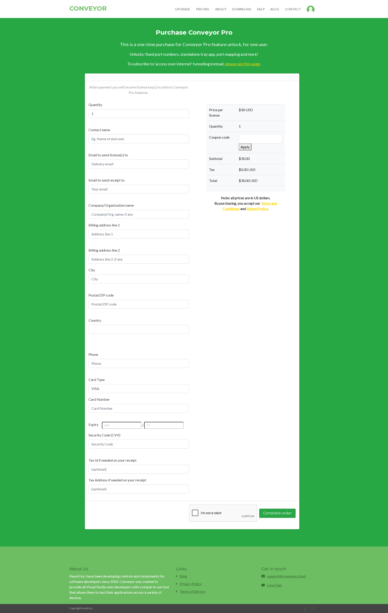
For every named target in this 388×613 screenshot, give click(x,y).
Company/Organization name (111, 205)
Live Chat (274, 585)
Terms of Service (192, 591)
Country (94, 320)
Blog (275, 9)
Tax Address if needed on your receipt (117, 480)
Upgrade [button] (182, 9)
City (91, 270)
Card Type (96, 379)
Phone (93, 354)
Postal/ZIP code (101, 295)
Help (261, 9)
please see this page (242, 63)
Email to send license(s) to (108, 155)
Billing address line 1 (104, 225)
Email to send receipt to (106, 180)
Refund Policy (257, 208)
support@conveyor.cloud (286, 576)
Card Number (99, 399)
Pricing (202, 9)
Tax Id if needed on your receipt (112, 460)
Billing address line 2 (104, 250)
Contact (293, 9)
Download (241, 9)
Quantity (95, 104)
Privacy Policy (191, 584)
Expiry (93, 424)
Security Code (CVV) (104, 435)
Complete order (277, 513)
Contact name (99, 130)
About (221, 9)
